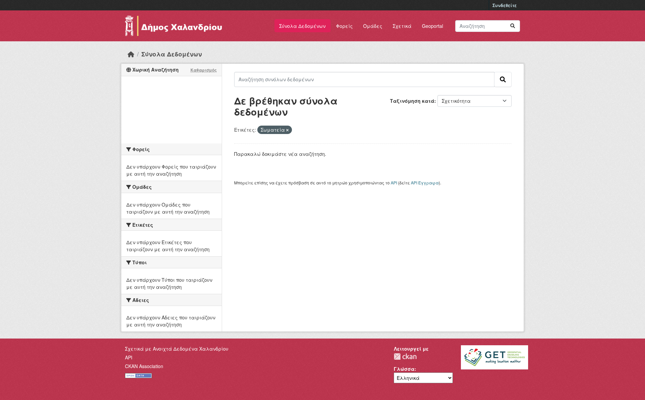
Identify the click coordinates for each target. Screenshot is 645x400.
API (394, 182)
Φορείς (344, 26)
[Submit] (512, 26)
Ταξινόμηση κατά (412, 100)
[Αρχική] (131, 54)
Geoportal (432, 26)
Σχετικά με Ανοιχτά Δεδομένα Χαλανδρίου (176, 348)
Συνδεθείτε (504, 5)
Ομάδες (372, 26)
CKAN (405, 356)
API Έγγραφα (425, 182)
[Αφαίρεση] (287, 130)
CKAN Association (144, 366)
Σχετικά (402, 26)
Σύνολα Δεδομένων (302, 26)
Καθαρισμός (203, 70)
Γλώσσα (404, 368)
